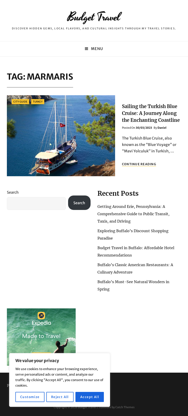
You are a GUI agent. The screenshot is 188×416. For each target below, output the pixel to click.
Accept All (89, 397)
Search (13, 192)
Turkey (38, 101)
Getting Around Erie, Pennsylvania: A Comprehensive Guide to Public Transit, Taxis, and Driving (133, 213)
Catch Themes (125, 407)
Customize (30, 397)
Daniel (162, 127)
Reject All (60, 397)
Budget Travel (94, 17)
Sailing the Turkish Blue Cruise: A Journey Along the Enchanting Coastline (151, 113)
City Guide (20, 101)
